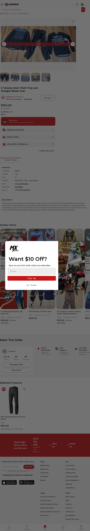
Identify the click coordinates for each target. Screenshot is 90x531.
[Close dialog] (81, 244)
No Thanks (32, 285)
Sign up (31, 278)
